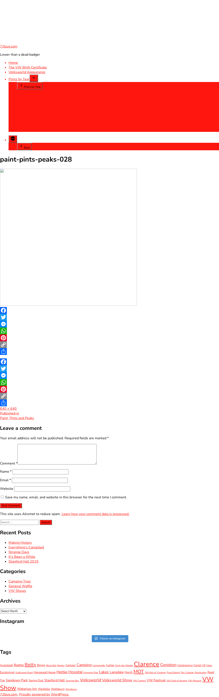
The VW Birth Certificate (28, 67)
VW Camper (139, 680)
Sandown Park (17, 680)
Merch (128, 672)
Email (5, 480)
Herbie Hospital (69, 672)
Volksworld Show (117, 680)
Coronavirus (185, 665)
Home (13, 62)
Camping (84, 664)
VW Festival (156, 680)
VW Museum (194, 680)
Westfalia (44, 689)
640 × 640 (8, 408)
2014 (21, 101)
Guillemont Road (24, 672)
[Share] (109, 351)
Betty (30, 664)
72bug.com (8, 46)
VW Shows (17, 590)
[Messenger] (109, 324)
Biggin (41, 665)
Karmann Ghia (90, 672)
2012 (21, 91)
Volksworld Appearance (27, 72)
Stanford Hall (54, 680)
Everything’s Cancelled (26, 547)
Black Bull (51, 665)
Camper (70, 665)
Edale (209, 665)
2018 (21, 120)
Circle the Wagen (124, 665)
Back (27, 148)
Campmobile (98, 665)
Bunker (61, 665)
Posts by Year (19, 79)
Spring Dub (36, 680)
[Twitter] (109, 317)
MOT (138, 671)
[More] (13, 139)
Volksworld (90, 680)
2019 (21, 124)
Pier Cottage (187, 672)
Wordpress (71, 689)
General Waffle (20, 586)
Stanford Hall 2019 (23, 561)
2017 (21, 115)
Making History (20, 542)
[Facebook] (109, 310)
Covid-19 (200, 665)
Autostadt (6, 665)
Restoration (201, 672)
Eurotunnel (7, 672)
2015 (21, 106)
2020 (21, 129)
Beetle (19, 665)
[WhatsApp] (109, 331)
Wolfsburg (58, 689)
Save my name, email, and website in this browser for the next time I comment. (66, 497)
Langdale (117, 672)
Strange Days (19, 552)
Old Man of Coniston (155, 672)
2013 (21, 96)
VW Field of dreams (176, 680)
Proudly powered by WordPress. (44, 694)
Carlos (110, 665)
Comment (9, 463)
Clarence (146, 664)
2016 (21, 110)
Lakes (104, 672)
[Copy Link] (109, 344)
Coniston (168, 665)
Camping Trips (20, 581)
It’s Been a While (22, 556)
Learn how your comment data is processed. (95, 514)
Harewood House (45, 672)
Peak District (173, 672)
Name (6, 471)
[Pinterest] (109, 337)
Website (6, 488)
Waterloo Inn (27, 689)
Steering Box (72, 680)
